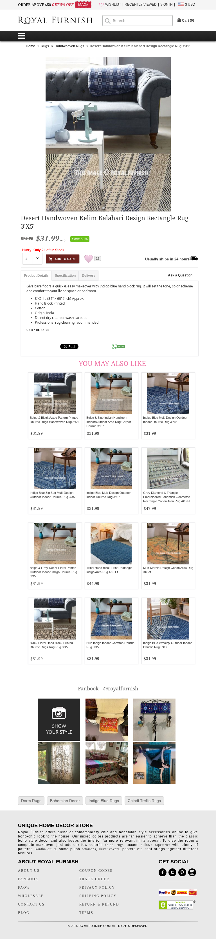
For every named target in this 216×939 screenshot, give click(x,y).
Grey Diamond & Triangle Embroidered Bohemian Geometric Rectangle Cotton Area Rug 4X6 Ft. (167, 497)
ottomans (89, 849)
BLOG (24, 913)
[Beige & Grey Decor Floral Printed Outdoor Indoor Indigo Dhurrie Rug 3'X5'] (55, 544)
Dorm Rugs (31, 800)
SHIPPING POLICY (98, 896)
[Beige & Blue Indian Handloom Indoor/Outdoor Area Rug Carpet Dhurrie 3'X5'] (111, 394)
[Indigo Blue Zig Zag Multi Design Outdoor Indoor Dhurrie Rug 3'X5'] (55, 469)
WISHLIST (113, 4)
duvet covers (109, 849)
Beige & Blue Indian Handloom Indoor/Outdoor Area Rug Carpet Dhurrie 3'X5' (108, 422)
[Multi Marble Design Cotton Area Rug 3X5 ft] (168, 544)
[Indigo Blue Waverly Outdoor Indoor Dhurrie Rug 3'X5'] (168, 619)
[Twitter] (172, 872)
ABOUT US (29, 871)
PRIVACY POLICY (97, 888)
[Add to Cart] (62, 258)
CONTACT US (31, 904)
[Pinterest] (182, 872)
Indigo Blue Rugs (104, 800)
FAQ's (24, 888)
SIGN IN (166, 4)
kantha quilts (46, 849)
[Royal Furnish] (60, 21)
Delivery (88, 276)
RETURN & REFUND (99, 904)
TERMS (86, 913)
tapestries (162, 845)
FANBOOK (28, 879)
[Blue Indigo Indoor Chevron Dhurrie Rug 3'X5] (111, 619)
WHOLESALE (31, 896)
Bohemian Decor (65, 800)
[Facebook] (162, 872)
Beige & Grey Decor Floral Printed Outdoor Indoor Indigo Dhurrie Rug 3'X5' (53, 572)
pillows (146, 845)
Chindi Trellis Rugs (144, 800)
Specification (65, 276)
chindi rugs (114, 845)
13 (97, 258)
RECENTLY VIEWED (141, 4)
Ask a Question (180, 275)
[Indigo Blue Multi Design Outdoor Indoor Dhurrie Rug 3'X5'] (168, 394)
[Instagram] (192, 872)
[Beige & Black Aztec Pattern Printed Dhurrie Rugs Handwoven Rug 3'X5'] (55, 394)
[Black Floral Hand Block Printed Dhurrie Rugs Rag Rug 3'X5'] (55, 619)
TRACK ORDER (94, 879)
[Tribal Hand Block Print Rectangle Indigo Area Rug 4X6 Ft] (111, 544)
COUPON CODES (95, 871)
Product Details (36, 276)
